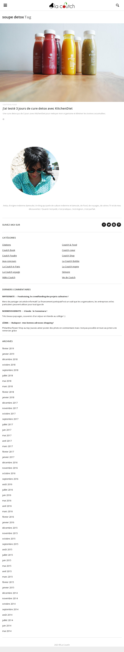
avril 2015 (7, 571)
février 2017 (8, 451)
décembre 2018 (10, 359)
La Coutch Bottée (70, 261)
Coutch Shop (68, 255)
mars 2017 (7, 446)
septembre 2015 (10, 544)
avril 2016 (7, 506)
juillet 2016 (7, 489)
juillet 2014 (7, 620)
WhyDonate (8, 296)
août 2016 (7, 484)
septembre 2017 (10, 419)
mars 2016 (7, 511)
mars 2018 (7, 386)
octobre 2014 (8, 603)
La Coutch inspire (70, 266)
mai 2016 (6, 500)
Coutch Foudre (9, 255)
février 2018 (8, 391)
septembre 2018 (10, 370)
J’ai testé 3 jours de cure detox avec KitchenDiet (38, 108)
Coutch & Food (10, 104)
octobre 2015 (8, 538)
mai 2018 (6, 380)
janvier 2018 (8, 397)
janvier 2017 (8, 457)
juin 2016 (6, 495)
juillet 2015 (7, 554)
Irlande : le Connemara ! (35, 311)
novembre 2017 (10, 408)
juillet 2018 (7, 375)
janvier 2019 (8, 353)
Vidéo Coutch (8, 277)
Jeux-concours (9, 261)
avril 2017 (7, 440)
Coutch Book (8, 250)
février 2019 (8, 348)
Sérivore (66, 272)
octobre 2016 (8, 473)
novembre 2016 (10, 467)
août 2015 (7, 549)
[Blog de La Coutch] (62, 5)
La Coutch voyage (11, 272)
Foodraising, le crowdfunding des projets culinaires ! (43, 296)
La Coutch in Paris (11, 266)
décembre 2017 (10, 402)
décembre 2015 (10, 527)
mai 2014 (6, 631)
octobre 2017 (8, 413)
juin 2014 (6, 625)
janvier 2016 (8, 522)
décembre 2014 (10, 593)
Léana (5, 323)
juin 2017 (6, 429)
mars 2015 (7, 576)
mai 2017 (6, 435)
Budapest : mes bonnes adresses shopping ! (32, 323)
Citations (6, 244)
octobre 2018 (8, 364)
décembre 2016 (10, 462)
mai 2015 (6, 565)
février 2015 (8, 582)
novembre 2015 (10, 533)
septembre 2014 (10, 609)
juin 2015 (6, 560)
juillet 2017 (7, 424)
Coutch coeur (68, 250)
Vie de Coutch (68, 277)
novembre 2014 (10, 598)
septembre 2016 (10, 478)
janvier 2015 (8, 587)
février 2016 (8, 516)
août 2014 (7, 614)
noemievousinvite (11, 311)
